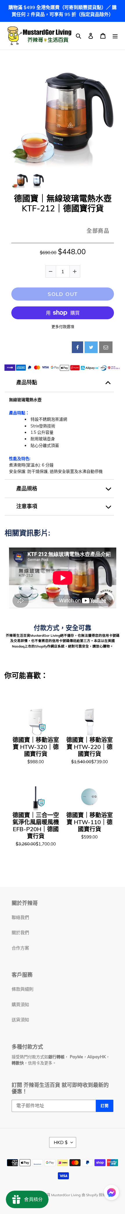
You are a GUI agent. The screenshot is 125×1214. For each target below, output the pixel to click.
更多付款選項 (62, 326)
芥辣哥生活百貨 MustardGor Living (53, 1195)
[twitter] (91, 347)
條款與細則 (22, 989)
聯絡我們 (20, 917)
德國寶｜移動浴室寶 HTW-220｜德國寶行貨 (89, 746)
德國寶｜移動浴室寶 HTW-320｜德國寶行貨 (35, 746)
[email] (105, 347)
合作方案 (20, 948)
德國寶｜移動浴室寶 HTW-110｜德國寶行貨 (89, 822)
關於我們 (20, 932)
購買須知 (20, 1004)
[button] (111, 1193)
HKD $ (61, 1142)
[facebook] (77, 347)
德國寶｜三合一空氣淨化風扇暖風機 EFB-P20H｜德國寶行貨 (35, 826)
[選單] (115, 35)
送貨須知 (20, 1019)
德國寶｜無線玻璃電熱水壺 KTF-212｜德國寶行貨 (63, 203)
